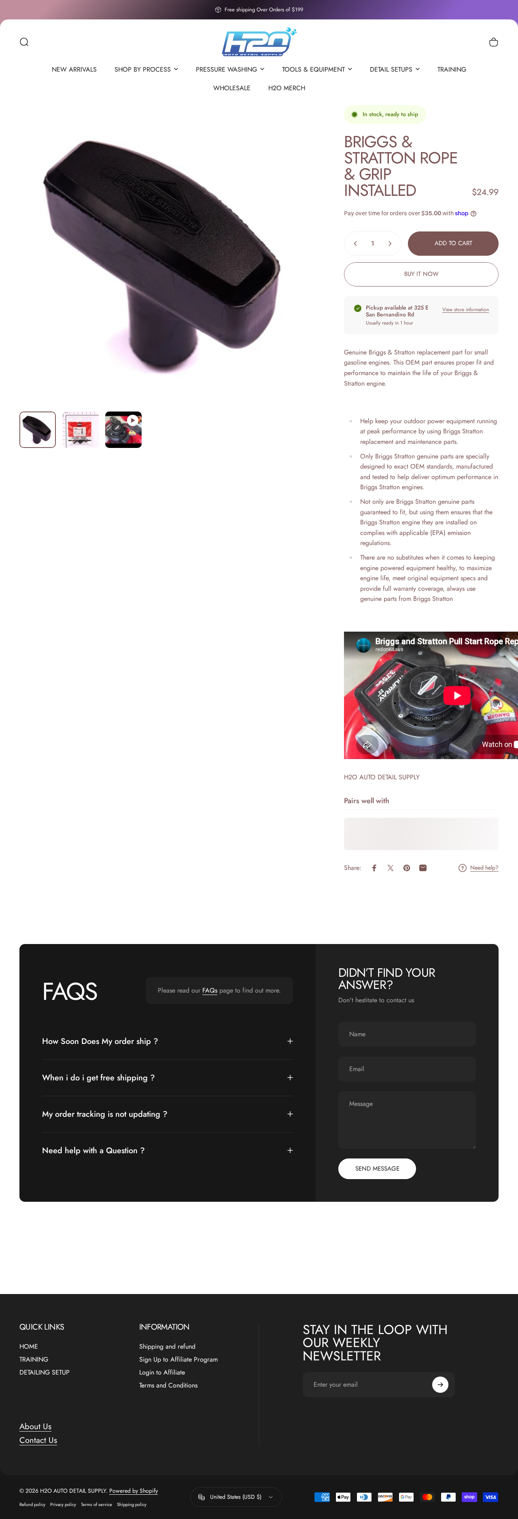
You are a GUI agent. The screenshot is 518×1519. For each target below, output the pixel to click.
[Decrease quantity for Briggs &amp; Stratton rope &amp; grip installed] (353, 243)
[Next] (298, 268)
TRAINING (33, 1360)
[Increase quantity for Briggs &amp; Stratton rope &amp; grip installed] (391, 243)
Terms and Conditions (168, 1385)
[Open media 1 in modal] (169, 255)
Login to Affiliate (162, 1372)
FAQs (209, 990)
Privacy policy (63, 1504)
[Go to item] (37, 430)
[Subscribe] (440, 1385)
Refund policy (32, 1504)
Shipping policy (131, 1504)
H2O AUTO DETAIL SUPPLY (382, 777)
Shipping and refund (167, 1347)
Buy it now (421, 273)
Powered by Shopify (133, 1491)
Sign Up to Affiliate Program (178, 1360)
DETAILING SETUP (44, 1372)
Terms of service (96, 1504)
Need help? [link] (484, 868)
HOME (28, 1347)
